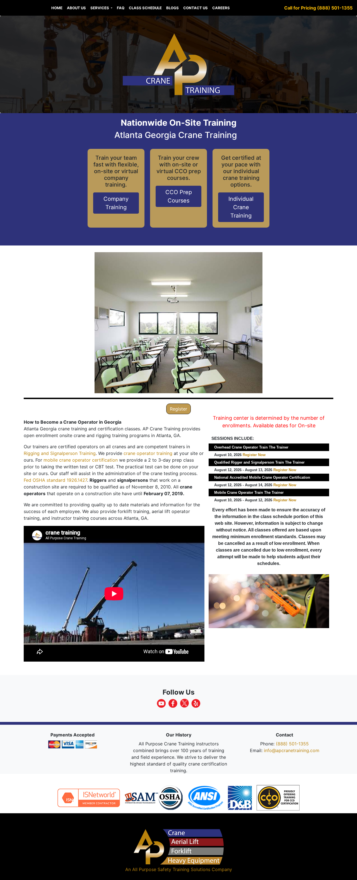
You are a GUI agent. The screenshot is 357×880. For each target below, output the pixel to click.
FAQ (120, 8)
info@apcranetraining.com (291, 750)
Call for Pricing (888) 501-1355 (318, 8)
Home (56, 8)
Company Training (116, 203)
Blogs (172, 8)
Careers (221, 8)
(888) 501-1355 (292, 744)
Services (100, 8)
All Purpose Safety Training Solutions (171, 869)
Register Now (254, 455)
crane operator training (148, 453)
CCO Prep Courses (178, 196)
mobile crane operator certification (81, 460)
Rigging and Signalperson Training (60, 453)
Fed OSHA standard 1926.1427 (55, 480)
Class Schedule (145, 8)
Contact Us (195, 8)
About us (76, 8)
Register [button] (178, 409)
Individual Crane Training (241, 207)
